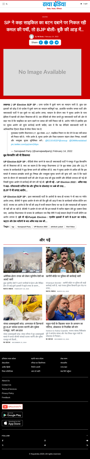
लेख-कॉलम (5, 363)
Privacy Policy (8, 393)
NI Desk (39, 36)
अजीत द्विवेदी (6, 367)
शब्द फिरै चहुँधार (65, 371)
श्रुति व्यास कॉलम (37, 359)
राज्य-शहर (63, 367)
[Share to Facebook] (41, 42)
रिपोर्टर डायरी (35, 367)
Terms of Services (9, 389)
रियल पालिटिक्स (7, 371)
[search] (7, 4)
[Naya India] (54, 9)
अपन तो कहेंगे (35, 371)
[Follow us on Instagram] (45, 441)
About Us (6, 381)
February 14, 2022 (62, 151)
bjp (13, 227)
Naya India (8, 289)
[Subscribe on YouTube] (87, 441)
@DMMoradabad (78, 140)
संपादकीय (63, 363)
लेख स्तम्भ (63, 359)
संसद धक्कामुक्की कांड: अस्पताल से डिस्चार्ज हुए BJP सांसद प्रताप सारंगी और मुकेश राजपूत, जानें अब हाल (23, 327)
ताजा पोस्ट (45, 17)
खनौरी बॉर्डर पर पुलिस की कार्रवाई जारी (63, 276)
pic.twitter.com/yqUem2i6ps (25, 144)
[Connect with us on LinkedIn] (45, 445)
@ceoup (63, 140)
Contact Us (6, 385)
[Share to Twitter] (46, 42)
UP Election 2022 (40, 227)
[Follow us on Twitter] (3, 445)
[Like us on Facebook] (3, 441)
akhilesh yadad (57, 227)
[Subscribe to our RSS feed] (87, 445)
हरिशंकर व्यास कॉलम (9, 359)
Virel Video (70, 227)
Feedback (6, 398)
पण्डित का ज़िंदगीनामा (38, 363)
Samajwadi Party (24, 227)
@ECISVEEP (52, 140)
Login (85, 4)
